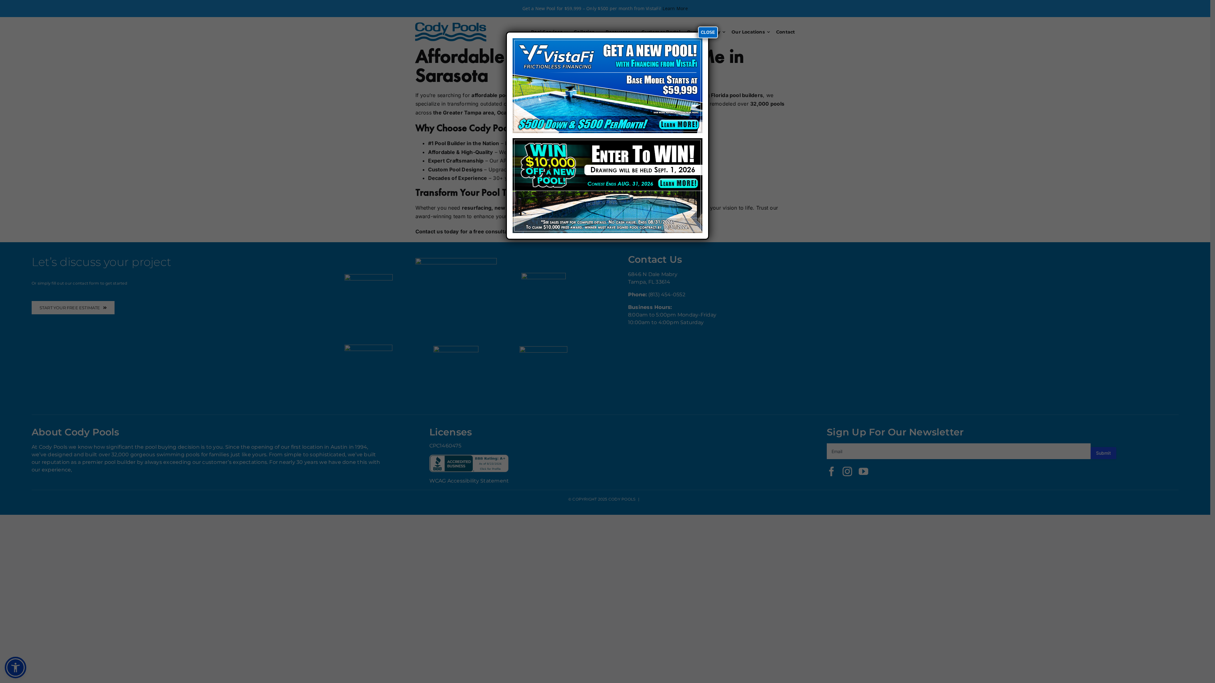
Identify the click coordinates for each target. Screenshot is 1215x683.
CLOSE (708, 32)
